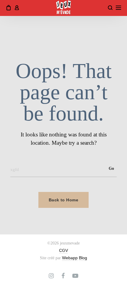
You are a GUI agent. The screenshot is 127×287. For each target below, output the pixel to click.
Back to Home (63, 200)
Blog (83, 257)
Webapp (70, 257)
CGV (63, 250)
